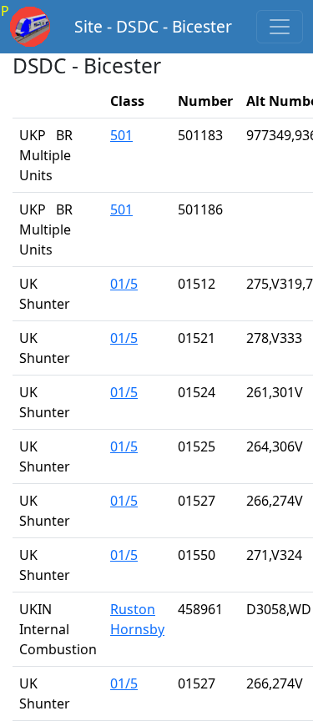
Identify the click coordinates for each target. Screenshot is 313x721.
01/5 (124, 284)
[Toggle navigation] (279, 26)
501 (121, 135)
